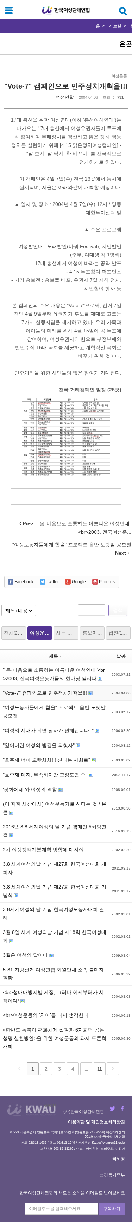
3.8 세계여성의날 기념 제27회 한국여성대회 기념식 (54, 891)
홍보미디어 (93, 633)
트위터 (112, 1108)
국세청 (118, 1158)
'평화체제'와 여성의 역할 (30, 789)
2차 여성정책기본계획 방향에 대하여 (43, 849)
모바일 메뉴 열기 (9, 11)
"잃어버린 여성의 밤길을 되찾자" (39, 745)
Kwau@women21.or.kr (108, 1142)
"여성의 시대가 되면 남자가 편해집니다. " (49, 730)
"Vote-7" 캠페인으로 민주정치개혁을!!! (66, 86)
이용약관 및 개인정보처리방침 (96, 1121)
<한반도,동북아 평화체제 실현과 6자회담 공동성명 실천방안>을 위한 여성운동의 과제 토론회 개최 (54, 1038)
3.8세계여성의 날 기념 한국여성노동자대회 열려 (53, 913)
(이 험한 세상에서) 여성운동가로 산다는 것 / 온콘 (54, 808)
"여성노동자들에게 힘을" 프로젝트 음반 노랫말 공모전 (54, 711)
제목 (53, 656)
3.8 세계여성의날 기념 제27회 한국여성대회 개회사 (54, 868)
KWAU (49, 1105)
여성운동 (41, 633)
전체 (14, 633)
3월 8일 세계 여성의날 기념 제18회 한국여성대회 (54, 936)
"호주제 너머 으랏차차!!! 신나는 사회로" (47, 760)
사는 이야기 (67, 633)
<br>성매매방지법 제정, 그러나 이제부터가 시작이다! (53, 996)
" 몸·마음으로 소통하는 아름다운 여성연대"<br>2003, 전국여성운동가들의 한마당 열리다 (54, 674)
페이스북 (122, 1108)
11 (99, 1069)
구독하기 (111, 1208)
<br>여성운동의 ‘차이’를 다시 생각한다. (46, 1015)
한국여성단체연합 (66, 10)
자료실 (115, 26)
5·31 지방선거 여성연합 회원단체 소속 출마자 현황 (53, 974)
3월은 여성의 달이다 (26, 955)
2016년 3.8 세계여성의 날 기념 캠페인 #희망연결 (54, 831)
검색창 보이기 (123, 11)
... (86, 1069)
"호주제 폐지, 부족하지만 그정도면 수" (46, 775)
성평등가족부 (112, 1174)
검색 (118, 610)
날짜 (121, 656)
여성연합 (65, 97)
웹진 (118, 633)
